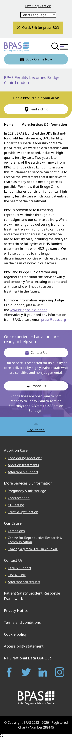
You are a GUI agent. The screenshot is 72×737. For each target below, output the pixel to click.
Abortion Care (16, 450)
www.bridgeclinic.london (28, 310)
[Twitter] (27, 672)
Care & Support (19, 568)
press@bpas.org (53, 319)
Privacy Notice (16, 610)
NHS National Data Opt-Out (27, 658)
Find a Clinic (17, 575)
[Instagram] (61, 672)
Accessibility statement (24, 646)
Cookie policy (15, 634)
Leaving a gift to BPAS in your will (33, 549)
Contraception (19, 498)
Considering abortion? (25, 458)
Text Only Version (38, 6)
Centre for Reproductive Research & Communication (35, 540)
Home (8, 124)
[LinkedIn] (44, 672)
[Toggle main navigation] (64, 47)
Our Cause (13, 523)
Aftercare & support (23, 472)
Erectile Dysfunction (23, 512)
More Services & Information (44, 124)
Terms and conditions (22, 622)
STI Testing (16, 505)
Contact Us (13, 560)
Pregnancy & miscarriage (27, 491)
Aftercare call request (24, 582)
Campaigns (16, 531)
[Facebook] (10, 672)
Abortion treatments (23, 465)
